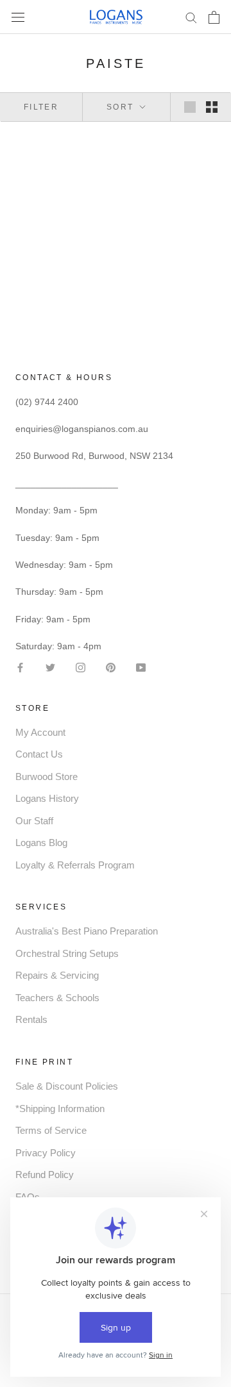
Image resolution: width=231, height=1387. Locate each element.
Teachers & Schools (57, 997)
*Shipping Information (60, 1108)
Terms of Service (51, 1130)
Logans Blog (41, 842)
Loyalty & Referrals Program (75, 865)
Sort (122, 107)
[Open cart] (214, 17)
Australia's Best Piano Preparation (86, 931)
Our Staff (34, 820)
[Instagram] (80, 666)
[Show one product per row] (190, 107)
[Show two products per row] (212, 107)
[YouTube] (141, 666)
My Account (40, 732)
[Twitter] (50, 666)
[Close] (207, 1172)
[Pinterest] (111, 666)
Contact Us (39, 754)
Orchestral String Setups (67, 953)
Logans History (47, 798)
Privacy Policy (45, 1152)
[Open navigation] (18, 17)
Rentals (31, 1019)
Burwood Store (46, 776)
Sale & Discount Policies (66, 1086)
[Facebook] (20, 666)
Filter (41, 107)
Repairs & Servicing (57, 975)
